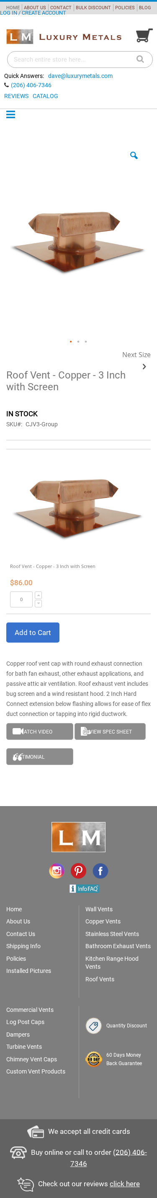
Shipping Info (23, 946)
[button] (134, 162)
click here (125, 1184)
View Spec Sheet (110, 732)
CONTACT (61, 7)
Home (14, 909)
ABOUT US (35, 7)
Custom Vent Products (35, 1071)
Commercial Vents (30, 1009)
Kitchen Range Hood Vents (112, 962)
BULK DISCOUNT (93, 7)
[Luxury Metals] (63, 37)
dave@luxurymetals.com (80, 76)
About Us (18, 921)
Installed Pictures (28, 970)
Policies (16, 958)
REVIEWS (16, 96)
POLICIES (125, 7)
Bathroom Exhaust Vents (118, 946)
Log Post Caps (25, 1022)
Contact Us (20, 934)
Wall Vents (99, 909)
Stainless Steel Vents (112, 934)
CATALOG (45, 96)
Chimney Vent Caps (31, 1059)
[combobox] (80, 59)
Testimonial (28, 757)
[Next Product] (144, 367)
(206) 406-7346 (31, 85)
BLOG (145, 7)
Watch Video (35, 732)
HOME (13, 7)
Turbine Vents (24, 1046)
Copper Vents (103, 921)
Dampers (18, 1034)
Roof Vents (99, 979)
